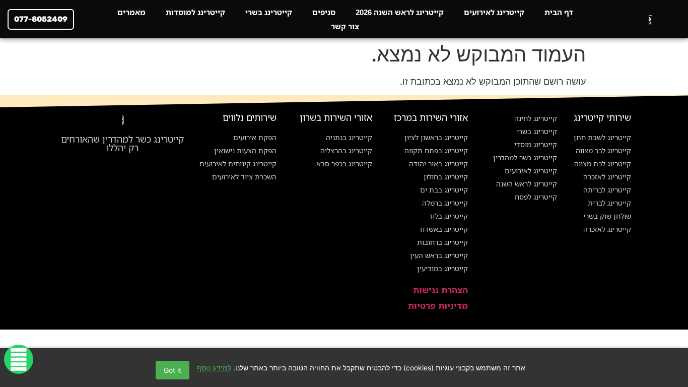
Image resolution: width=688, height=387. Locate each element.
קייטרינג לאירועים (494, 12)
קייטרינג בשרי (268, 12)
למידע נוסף (214, 367)
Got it (172, 370)
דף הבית (558, 12)
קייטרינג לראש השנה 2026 (400, 12)
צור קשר (345, 26)
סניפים (323, 12)
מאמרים (131, 12)
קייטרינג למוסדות (195, 12)
